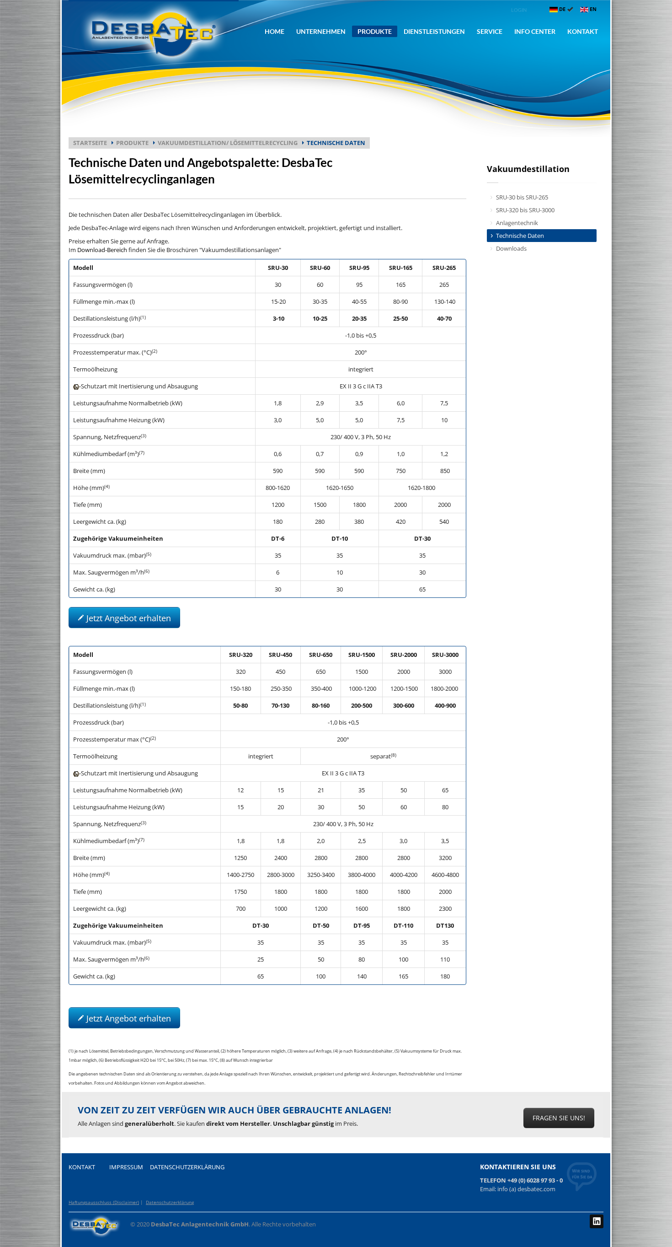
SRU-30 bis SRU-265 (522, 197)
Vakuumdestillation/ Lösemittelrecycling (228, 143)
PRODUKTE (374, 31)
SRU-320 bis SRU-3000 (525, 210)
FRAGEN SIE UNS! (559, 1117)
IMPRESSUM (126, 1167)
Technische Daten (520, 235)
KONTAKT (582, 31)
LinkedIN (596, 1221)
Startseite (90, 143)
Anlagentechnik (517, 223)
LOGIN (519, 10)
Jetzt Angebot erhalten (127, 618)
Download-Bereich (102, 250)
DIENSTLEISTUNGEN (434, 31)
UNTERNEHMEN (321, 31)
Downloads (511, 248)
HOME (274, 31)
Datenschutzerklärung (170, 1202)
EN (592, 8)
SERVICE (489, 31)
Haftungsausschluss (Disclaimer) (104, 1202)
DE (562, 8)
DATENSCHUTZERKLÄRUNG (187, 1167)
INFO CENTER (534, 31)
